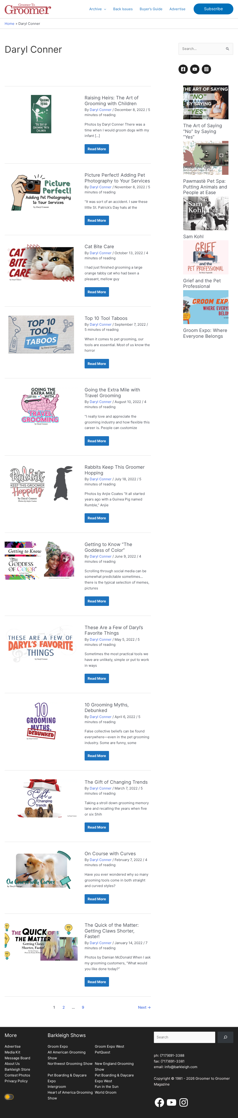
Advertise (13, 1046)
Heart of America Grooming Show (70, 1095)
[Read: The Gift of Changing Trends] (41, 798)
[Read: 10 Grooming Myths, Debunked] (41, 720)
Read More (96, 150)
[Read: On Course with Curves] (41, 869)
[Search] (225, 1037)
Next (144, 1007)
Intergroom (57, 1086)
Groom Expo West (109, 1046)
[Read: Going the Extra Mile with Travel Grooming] (41, 405)
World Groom (105, 1092)
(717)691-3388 (172, 1055)
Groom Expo (58, 1046)
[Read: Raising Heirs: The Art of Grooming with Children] (41, 114)
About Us (12, 1063)
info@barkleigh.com (181, 1067)
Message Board (17, 1058)
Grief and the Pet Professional (202, 283)
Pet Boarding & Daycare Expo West (114, 1078)
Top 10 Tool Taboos (106, 318)
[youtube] (195, 69)
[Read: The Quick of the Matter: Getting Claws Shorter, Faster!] (41, 941)
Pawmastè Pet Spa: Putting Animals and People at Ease (205, 186)
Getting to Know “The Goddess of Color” (108, 547)
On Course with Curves (110, 853)
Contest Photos (17, 1075)
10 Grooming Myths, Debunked (107, 707)
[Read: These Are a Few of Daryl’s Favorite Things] (41, 643)
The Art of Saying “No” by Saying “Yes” (202, 131)
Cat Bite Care (99, 246)
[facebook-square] (183, 69)
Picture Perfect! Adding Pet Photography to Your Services (117, 178)
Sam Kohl (193, 236)
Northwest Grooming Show (70, 1063)
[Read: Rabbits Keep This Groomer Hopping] (41, 483)
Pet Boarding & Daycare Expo (67, 1078)
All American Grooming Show (67, 1055)
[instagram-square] (207, 69)
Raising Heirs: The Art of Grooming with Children (112, 100)
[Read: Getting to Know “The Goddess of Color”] (41, 560)
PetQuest (102, 1052)
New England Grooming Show (114, 1066)
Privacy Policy (16, 1081)
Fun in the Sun (107, 1086)
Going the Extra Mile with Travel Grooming (112, 392)
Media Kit (12, 1052)
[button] (104, 9)
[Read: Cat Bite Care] (41, 262)
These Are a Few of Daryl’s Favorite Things (114, 630)
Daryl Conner (101, 109)
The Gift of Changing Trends (116, 782)
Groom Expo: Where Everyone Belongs (205, 333)
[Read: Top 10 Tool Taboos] (41, 334)
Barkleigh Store (17, 1069)
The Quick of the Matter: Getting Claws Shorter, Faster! (112, 930)
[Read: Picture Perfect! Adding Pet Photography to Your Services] (41, 191)
